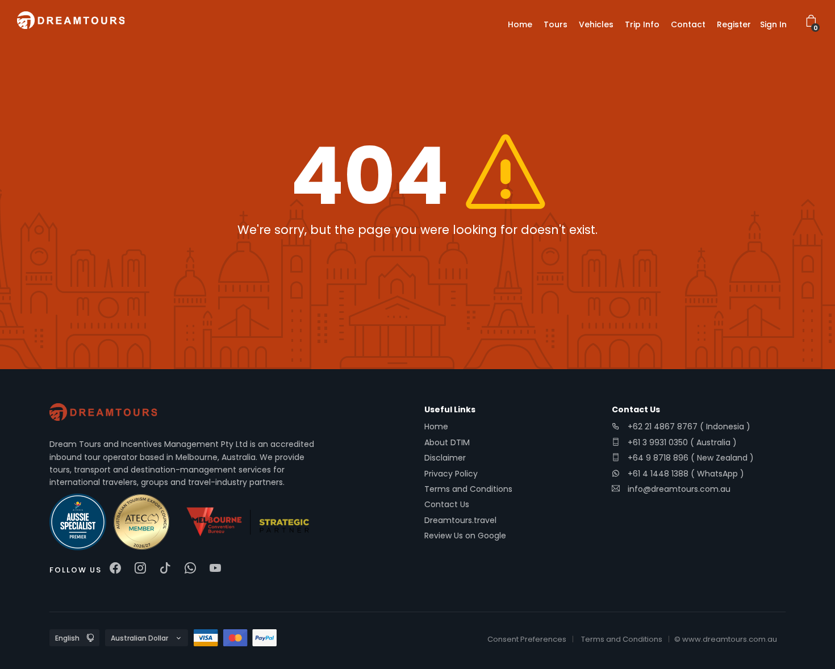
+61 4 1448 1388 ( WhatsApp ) (684, 473)
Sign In (773, 24)
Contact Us (446, 504)
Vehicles (596, 24)
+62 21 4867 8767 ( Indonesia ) (687, 426)
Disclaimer (445, 457)
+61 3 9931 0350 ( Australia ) (681, 442)
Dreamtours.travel (460, 520)
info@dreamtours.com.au (679, 489)
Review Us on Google (465, 535)
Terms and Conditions (468, 489)
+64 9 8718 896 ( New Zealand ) (689, 457)
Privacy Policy (451, 473)
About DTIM (447, 442)
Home (520, 24)
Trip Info (642, 24)
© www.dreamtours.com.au (725, 639)
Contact (688, 24)
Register (734, 24)
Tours (555, 24)
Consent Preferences (526, 639)
